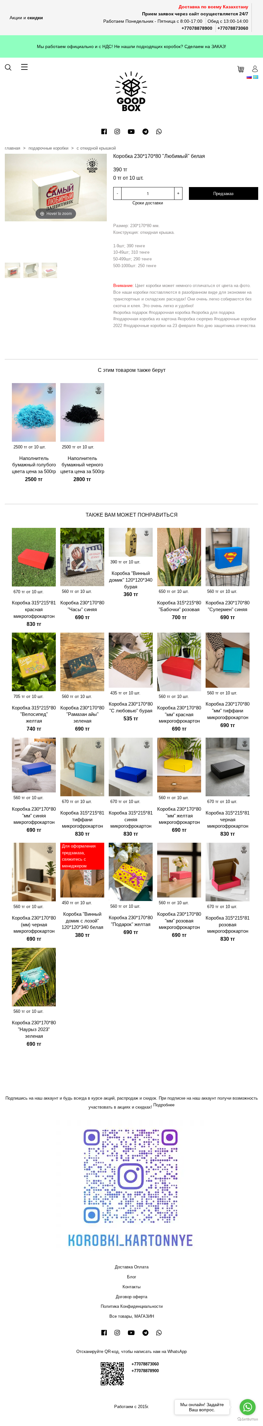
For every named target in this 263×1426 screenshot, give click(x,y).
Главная (12, 148)
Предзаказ (223, 193)
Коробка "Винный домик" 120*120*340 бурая (130, 579)
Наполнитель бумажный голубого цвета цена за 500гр (34, 464)
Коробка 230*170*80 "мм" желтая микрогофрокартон (179, 815)
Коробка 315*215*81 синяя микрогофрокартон (131, 819)
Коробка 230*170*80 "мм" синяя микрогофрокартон (34, 815)
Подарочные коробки (48, 148)
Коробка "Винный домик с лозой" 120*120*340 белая (82, 920)
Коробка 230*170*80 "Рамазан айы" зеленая (82, 714)
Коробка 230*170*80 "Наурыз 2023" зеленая (34, 1029)
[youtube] (131, 131)
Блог (131, 1276)
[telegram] (145, 131)
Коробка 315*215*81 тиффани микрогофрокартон (82, 819)
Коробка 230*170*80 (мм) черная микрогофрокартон (34, 924)
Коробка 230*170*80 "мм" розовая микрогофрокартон (179, 920)
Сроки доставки (147, 203)
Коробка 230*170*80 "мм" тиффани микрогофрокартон (228, 710)
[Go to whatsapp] (248, 1407)
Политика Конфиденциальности (132, 1306)
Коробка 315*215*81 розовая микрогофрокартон (228, 924)
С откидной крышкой (96, 148)
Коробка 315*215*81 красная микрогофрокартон (34, 609)
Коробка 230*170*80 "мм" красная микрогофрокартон (179, 714)
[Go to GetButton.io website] (247, 1419)
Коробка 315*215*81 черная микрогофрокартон (228, 819)
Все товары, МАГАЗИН (131, 1316)
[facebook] (104, 131)
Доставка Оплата (131, 1267)
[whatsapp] (159, 131)
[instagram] (117, 131)
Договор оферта (131, 1296)
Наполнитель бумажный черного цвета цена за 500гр (82, 464)
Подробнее (163, 1104)
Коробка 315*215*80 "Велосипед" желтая (34, 714)
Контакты (131, 1286)
